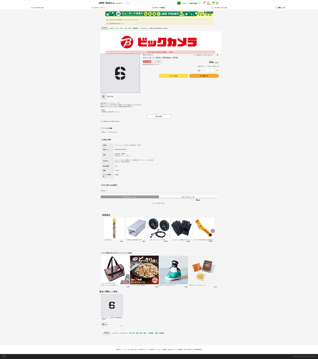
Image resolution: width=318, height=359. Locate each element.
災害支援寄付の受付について (116, 23)
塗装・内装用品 (159, 333)
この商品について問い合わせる (204, 55)
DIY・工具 (128, 28)
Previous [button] (119, 73)
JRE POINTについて (143, 349)
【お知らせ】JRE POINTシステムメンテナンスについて (123, 20)
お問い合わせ (134, 349)
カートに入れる (174, 76)
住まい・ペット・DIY (116, 28)
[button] (213, 231)
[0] (203, 3)
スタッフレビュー (188, 197)
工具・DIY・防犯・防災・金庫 (137, 333)
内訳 (218, 66)
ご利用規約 (164, 349)
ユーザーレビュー (130, 197)
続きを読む (159, 116)
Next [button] (122, 73)
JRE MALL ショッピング (104, 28)
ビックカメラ (123, 333)
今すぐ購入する (204, 76)
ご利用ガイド (118, 349)
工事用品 (150, 333)
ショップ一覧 (126, 349)
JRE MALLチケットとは (154, 349)
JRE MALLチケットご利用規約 (175, 349)
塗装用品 (135, 28)
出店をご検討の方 (188, 349)
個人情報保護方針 (198, 349)
